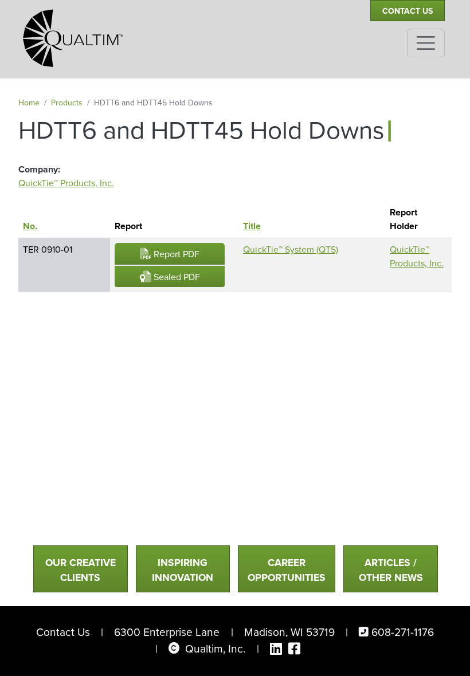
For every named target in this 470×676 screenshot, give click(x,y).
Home (29, 103)
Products (67, 103)
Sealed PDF (175, 277)
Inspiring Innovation (182, 570)
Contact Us (407, 11)
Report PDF (175, 254)
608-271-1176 (402, 632)
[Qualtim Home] (73, 33)
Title (252, 226)
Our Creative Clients (80, 570)
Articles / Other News (391, 570)
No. (35, 226)
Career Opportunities (287, 570)
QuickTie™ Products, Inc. (66, 183)
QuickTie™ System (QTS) (290, 249)
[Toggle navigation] (426, 43)
